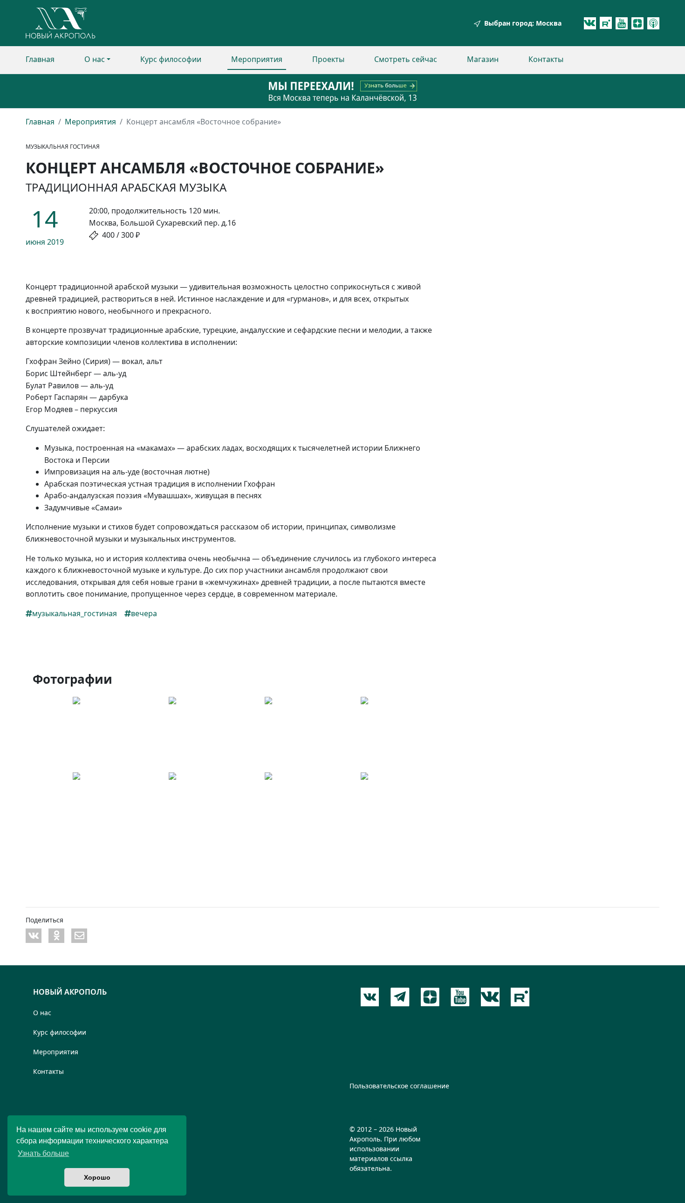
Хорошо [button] (97, 1177)
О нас (94, 59)
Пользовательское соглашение (399, 1085)
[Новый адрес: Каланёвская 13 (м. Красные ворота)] (342, 91)
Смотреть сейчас (405, 59)
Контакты (545, 59)
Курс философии (170, 59)
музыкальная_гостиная (74, 613)
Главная (40, 59)
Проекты (328, 59)
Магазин (483, 59)
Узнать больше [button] (43, 1153)
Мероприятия (256, 59)
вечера (144, 613)
